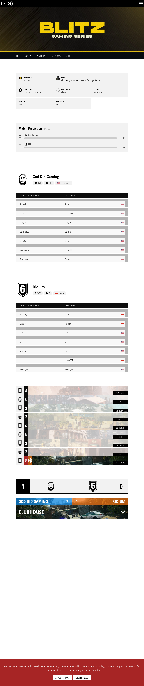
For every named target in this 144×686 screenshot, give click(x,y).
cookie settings (62, 677)
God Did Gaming (46, 176)
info (18, 56)
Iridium (39, 287)
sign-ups (56, 56)
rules (69, 56)
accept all (82, 677)
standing (42, 56)
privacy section (81, 670)
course (28, 56)
